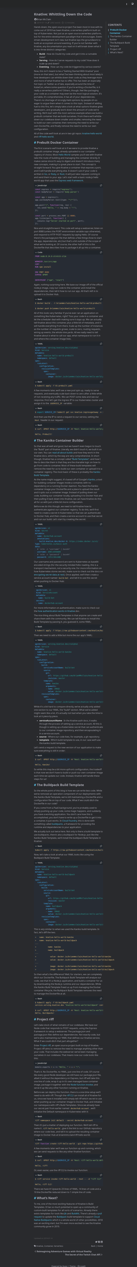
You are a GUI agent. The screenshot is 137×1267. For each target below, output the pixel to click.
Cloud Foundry (69, 820)
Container (48, 1246)
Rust (62, 174)
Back (93, 1246)
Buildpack (62, 1216)
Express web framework (71, 180)
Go (45, 174)
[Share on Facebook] (99, 1241)
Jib (65, 1213)
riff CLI (70, 1095)
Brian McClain (44, 19)
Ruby (53, 174)
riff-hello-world (46, 136)
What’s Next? (116, 52)
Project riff (115, 49)
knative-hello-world (92, 133)
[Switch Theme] (132, 3)
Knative (39, 1246)
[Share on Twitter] (96, 1241)
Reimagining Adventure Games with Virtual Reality (64, 1251)
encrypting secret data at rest (49, 574)
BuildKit (75, 1213)
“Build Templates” (80, 459)
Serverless (58, 1246)
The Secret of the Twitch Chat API (82, 1254)
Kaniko (91, 479)
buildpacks (57, 823)
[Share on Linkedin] (101, 1241)
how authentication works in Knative (56, 611)
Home (100, 1246)
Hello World (64, 154)
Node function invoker (82, 1084)
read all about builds (62, 452)
